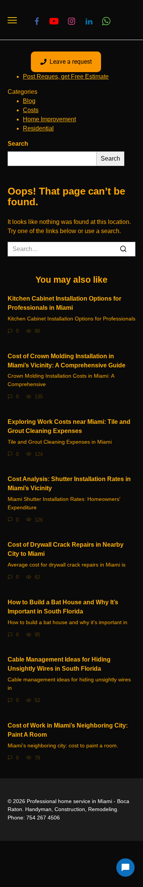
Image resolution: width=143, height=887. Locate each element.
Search (18, 143)
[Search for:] (71, 249)
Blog (29, 101)
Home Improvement (49, 119)
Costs (31, 110)
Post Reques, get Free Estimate (66, 76)
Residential (38, 128)
